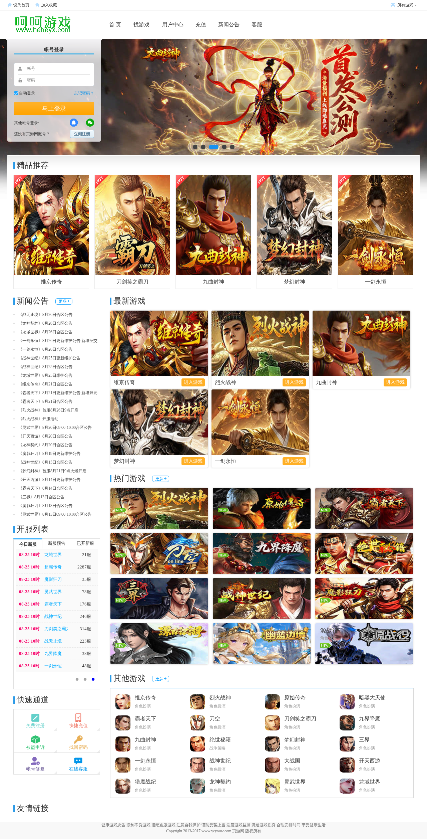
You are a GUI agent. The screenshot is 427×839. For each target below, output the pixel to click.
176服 (85, 604)
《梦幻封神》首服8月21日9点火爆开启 (52, 471)
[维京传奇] (51, 224)
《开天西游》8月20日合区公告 (45, 436)
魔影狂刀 (53, 579)
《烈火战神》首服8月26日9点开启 (48, 410)
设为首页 (21, 5)
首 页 (115, 24)
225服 (85, 641)
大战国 (292, 761)
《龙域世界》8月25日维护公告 (45, 375)
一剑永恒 (375, 282)
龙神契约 (220, 782)
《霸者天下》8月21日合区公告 (45, 401)
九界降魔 (53, 653)
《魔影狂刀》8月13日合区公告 (45, 505)
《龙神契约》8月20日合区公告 (45, 445)
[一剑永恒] (375, 224)
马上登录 (54, 108)
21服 (86, 554)
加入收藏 (49, 5)
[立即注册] (82, 134)
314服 (85, 628)
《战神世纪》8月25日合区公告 (45, 366)
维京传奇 (51, 282)
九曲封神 (213, 282)
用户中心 (172, 24)
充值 (200, 24)
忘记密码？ (84, 93)
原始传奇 (295, 697)
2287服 (84, 566)
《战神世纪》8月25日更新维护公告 (49, 358)
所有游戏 (405, 5)
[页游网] (32, 24)
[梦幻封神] (294, 224)
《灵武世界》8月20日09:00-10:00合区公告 (55, 427)
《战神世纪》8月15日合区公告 (45, 462)
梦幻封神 (294, 282)
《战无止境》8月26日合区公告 (45, 314)
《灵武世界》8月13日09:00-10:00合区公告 (55, 514)
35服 (86, 579)
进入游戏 (193, 382)
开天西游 (369, 761)
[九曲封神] (213, 224)
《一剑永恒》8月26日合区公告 (45, 349)
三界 (364, 739)
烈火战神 (225, 382)
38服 (86, 653)
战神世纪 (53, 616)
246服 (85, 616)
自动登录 (27, 93)
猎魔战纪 (145, 782)
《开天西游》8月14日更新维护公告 (49, 479)
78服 (86, 591)
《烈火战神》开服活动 (38, 418)
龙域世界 (53, 554)
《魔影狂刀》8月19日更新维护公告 (49, 453)
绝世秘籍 (220, 739)
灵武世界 (53, 591)
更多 (63, 301)
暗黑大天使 (372, 697)
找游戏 (141, 24)
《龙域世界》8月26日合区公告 (45, 332)
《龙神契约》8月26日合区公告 (45, 323)
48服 (86, 665)
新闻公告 (229, 24)
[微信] (90, 123)
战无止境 (53, 641)
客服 (257, 24)
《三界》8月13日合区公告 (41, 497)
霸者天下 (53, 604)
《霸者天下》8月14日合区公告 (45, 488)
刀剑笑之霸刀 (132, 282)
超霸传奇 (53, 566)
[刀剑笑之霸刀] (132, 224)
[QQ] (74, 123)
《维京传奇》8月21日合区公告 (45, 384)
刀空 (214, 718)
